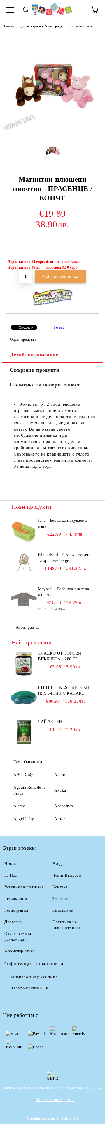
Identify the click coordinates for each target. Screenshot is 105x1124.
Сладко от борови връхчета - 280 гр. (59, 656)
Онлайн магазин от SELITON (52, 1118)
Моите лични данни (55, 1100)
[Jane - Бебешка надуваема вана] (24, 531)
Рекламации (15, 899)
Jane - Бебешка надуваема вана (62, 523)
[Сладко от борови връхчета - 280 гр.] (24, 663)
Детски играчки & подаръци (41, 26)
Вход (57, 864)
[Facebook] (10, 1000)
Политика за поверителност (45, 385)
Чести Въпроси (66, 875)
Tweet (58, 327)
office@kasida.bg (41, 977)
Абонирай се (28, 627)
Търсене (60, 899)
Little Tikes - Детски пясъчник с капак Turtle (63, 690)
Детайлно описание (34, 355)
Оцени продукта (23, 340)
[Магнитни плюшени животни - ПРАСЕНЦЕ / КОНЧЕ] (52, 132)
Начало (9, 26)
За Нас (10, 875)
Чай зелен (50, 722)
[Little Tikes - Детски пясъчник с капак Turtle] (24, 698)
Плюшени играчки (81, 26)
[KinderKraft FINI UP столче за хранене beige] (24, 565)
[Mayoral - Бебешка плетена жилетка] (24, 599)
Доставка (13, 922)
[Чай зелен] (24, 732)
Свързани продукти (35, 370)
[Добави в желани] (90, 262)
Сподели (26, 327)
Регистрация (16, 910)
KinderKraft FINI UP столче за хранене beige (64, 558)
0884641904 (40, 988)
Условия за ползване (24, 887)
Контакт (60, 887)
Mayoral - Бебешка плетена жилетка (63, 592)
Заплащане (62, 910)
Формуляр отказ (19, 951)
